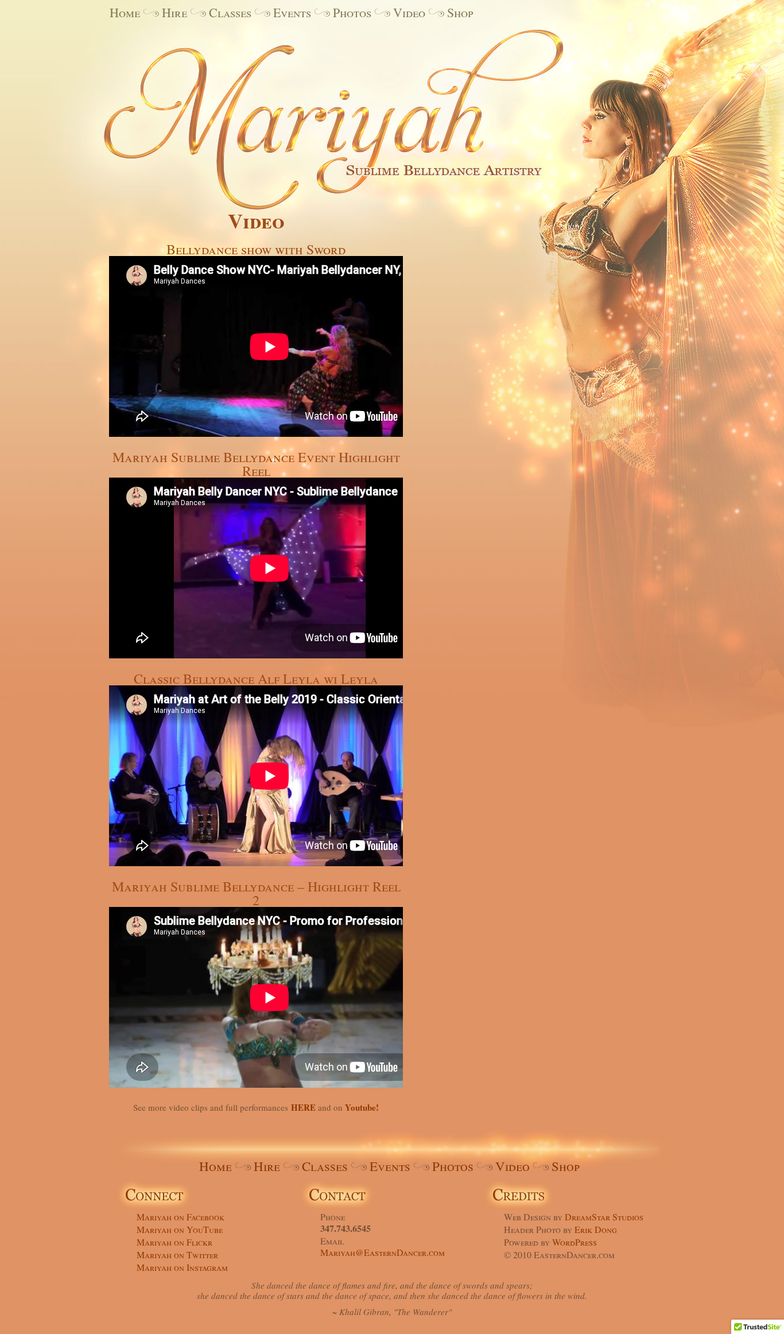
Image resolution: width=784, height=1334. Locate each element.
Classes (230, 12)
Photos (352, 12)
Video (409, 12)
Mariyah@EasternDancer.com (382, 1252)
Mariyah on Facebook (180, 1217)
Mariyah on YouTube (180, 1229)
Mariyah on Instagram (182, 1267)
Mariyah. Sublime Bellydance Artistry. (352, 110)
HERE (303, 1107)
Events (292, 12)
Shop (460, 12)
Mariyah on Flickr (174, 1242)
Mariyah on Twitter (177, 1254)
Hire (174, 12)
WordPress (574, 1242)
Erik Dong (596, 1229)
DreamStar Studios (604, 1217)
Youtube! (362, 1107)
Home (125, 12)
